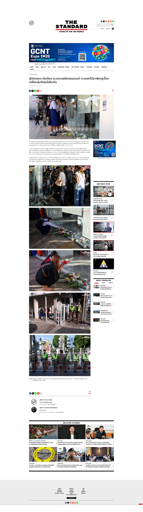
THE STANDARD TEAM (36, 86)
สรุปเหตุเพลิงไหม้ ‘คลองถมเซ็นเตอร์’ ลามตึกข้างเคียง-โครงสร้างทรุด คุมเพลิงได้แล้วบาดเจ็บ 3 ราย (105, 321)
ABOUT (32, 69)
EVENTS (96, 67)
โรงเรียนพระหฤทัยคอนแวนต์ (80, 378)
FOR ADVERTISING (72, 494)
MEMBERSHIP (71, 497)
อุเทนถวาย (46, 378)
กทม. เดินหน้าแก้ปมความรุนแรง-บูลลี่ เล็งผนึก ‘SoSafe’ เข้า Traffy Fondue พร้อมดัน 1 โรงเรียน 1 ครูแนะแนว (98, 443)
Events (83, 491)
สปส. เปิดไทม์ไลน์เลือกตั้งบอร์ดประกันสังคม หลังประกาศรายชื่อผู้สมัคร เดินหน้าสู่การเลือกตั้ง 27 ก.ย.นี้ (100, 273)
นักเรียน (35, 378)
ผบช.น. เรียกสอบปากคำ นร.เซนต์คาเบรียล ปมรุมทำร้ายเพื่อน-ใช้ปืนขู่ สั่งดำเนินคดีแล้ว (69, 466)
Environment (104, 310)
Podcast (59, 490)
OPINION (89, 67)
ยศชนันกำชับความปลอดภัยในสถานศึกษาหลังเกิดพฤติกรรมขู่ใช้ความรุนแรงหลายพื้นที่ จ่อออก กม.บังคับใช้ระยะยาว (70, 443)
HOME (31, 67)
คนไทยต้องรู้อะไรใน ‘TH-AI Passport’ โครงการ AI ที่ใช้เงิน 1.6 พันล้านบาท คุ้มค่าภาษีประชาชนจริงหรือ (100, 201)
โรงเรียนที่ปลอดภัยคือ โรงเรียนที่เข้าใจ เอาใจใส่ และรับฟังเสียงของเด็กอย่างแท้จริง (41, 443)
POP (49, 67)
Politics (102, 293)
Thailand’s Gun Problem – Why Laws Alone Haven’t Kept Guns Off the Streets (101, 218)
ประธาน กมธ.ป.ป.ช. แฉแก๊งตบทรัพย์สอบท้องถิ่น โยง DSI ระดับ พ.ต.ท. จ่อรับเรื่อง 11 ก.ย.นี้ (106, 296)
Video (71, 490)
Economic (96, 198)
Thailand (33, 74)
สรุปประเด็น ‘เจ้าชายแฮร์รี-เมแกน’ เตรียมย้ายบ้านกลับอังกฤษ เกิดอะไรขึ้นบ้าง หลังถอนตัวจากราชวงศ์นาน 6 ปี (100, 255)
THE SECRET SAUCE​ (77, 67)
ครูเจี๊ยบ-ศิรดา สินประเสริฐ (39, 380)
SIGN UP (108, 28)
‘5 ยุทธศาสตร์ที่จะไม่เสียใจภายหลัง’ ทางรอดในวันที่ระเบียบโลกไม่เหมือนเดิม (100, 237)
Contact (83, 493)
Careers (71, 491)
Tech (101, 198)
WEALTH (43, 67)
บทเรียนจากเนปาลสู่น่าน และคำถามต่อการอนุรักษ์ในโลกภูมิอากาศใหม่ (106, 313)
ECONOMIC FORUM (63, 67)
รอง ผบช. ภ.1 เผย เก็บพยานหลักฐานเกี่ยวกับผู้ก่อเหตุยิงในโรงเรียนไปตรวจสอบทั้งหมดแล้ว (41, 466)
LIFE (54, 67)
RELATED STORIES (71, 423)
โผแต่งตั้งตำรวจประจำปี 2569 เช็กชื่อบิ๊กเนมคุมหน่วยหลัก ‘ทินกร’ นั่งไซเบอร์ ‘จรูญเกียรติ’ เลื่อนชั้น (106, 288)
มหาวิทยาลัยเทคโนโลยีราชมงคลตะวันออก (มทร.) (61, 378)
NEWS (37, 67)
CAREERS (104, 67)
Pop (83, 488)
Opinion (43, 440)
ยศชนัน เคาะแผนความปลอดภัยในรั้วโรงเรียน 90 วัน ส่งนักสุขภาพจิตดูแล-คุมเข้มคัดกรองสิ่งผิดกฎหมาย (98, 466)
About (71, 493)
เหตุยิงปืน (40, 378)
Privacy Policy (59, 493)
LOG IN (102, 28)
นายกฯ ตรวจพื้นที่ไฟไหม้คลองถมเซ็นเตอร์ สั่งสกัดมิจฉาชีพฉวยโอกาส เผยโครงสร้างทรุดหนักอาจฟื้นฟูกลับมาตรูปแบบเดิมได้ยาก (106, 304)
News (59, 488)
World (95, 234)
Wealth (71, 488)
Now (83, 490)
